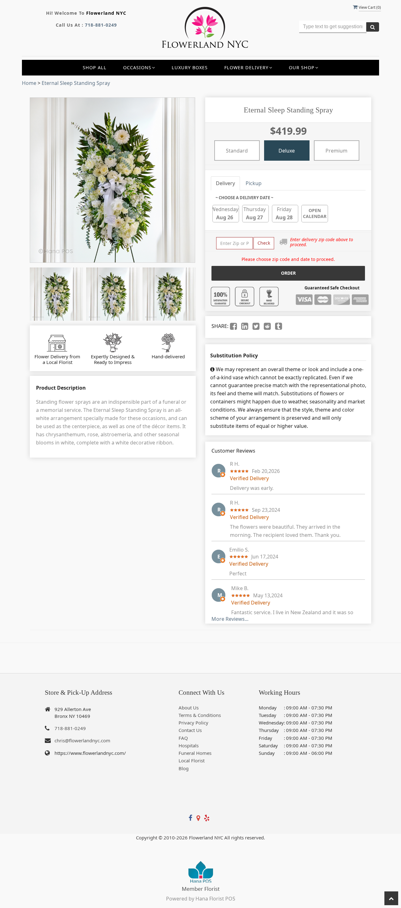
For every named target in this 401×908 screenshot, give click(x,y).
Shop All (95, 67)
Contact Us (190, 730)
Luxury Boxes (190, 67)
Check (264, 243)
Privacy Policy (193, 722)
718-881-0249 (101, 25)
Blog (184, 768)
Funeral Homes (195, 753)
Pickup (254, 183)
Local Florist (192, 760)
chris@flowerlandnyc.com (82, 740)
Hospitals (189, 745)
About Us (189, 707)
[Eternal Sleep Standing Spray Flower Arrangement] (56, 294)
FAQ (183, 738)
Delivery (225, 183)
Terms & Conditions (200, 715)
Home (29, 83)
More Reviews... (229, 618)
